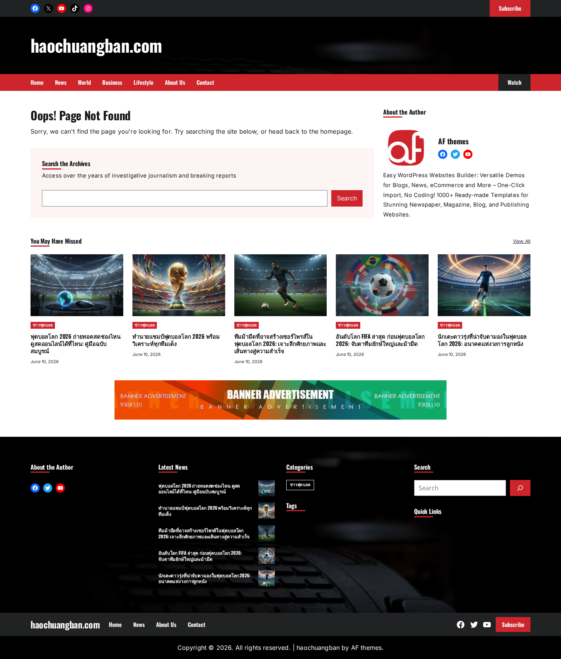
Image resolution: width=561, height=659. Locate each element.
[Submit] (520, 488)
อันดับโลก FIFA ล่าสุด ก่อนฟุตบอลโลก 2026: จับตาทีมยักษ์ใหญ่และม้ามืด (380, 339)
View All (521, 241)
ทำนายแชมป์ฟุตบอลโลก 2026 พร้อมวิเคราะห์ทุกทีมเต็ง (176, 339)
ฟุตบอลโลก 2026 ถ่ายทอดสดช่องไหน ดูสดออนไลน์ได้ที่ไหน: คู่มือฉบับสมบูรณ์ (76, 343)
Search (347, 198)
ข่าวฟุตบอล (43, 325)
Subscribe (513, 624)
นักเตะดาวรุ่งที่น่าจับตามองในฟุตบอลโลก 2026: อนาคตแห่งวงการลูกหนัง (482, 339)
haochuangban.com (96, 45)
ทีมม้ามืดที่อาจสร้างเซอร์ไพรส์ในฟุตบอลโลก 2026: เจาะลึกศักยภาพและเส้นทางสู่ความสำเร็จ (280, 343)
